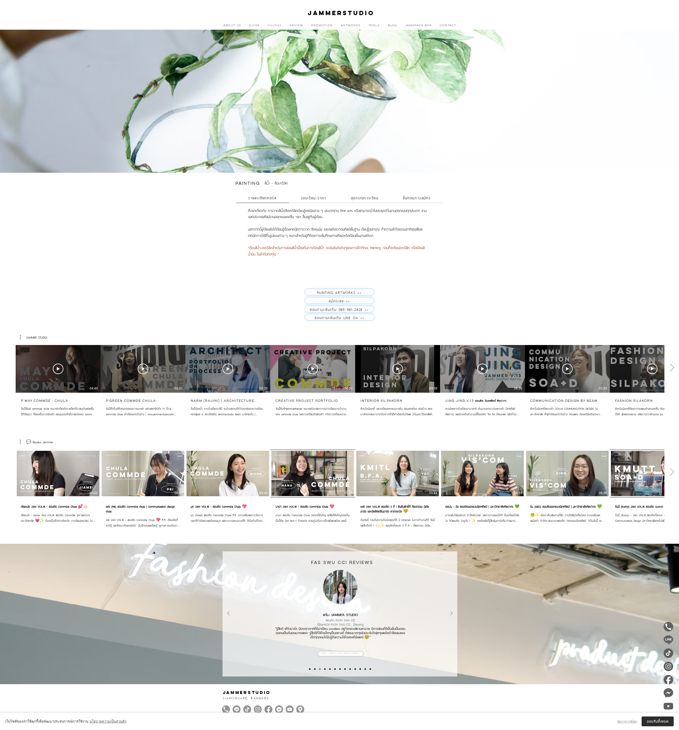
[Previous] (228, 613)
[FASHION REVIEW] (330, 669)
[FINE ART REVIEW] (355, 669)
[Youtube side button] (668, 706)
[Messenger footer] (279, 709)
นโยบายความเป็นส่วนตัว (107, 721)
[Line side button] (668, 640)
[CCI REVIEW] (320, 669)
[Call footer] (226, 709)
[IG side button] (668, 666)
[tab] (262, 197)
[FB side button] (668, 679)
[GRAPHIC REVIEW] (345, 669)
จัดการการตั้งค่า (627, 721)
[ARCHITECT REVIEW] (335, 669)
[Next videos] (671, 368)
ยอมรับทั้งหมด (657, 721)
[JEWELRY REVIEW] (365, 669)
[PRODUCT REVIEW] (350, 669)
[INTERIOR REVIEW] (325, 669)
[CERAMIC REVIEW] (360, 669)
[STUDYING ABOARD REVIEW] (370, 669)
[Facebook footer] (268, 709)
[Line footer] (237, 709)
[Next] (451, 613)
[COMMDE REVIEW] (315, 669)
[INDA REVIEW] (340, 669)
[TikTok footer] (247, 709)
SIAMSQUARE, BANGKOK (246, 698)
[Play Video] (58, 369)
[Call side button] (668, 626)
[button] (33, 337)
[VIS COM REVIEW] (310, 669)
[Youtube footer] (290, 709)
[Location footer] (300, 709)
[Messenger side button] (668, 693)
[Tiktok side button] (668, 653)
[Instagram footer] (258, 709)
